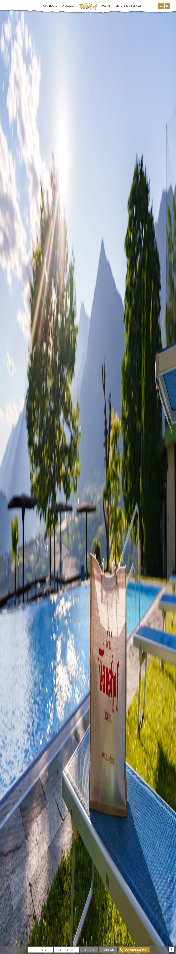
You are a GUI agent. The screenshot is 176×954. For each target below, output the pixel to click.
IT (167, 5)
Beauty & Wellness (129, 5)
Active (106, 5)
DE (161, 5)
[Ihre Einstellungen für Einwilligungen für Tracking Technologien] (171, 949)
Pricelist (68, 5)
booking (108, 950)
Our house (50, 5)
